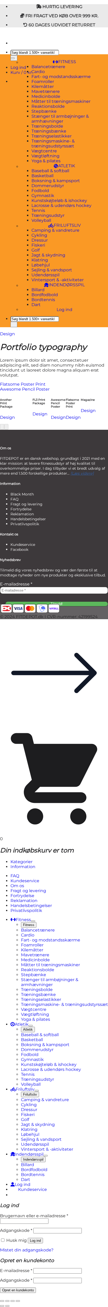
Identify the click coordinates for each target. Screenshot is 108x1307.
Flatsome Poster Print (23, 384)
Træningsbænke (48, 131)
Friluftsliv (30, 1094)
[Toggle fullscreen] (12, 1301)
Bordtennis (43, 299)
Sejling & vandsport (51, 269)
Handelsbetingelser (28, 519)
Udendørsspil (45, 274)
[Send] (13, 324)
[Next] (6, 426)
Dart (36, 304)
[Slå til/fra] (33, 921)
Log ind (64, 309)
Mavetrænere (45, 91)
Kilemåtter (42, 86)
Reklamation (22, 514)
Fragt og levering (26, 504)
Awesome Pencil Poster (25, 389)
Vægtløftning (45, 155)
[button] (54, 725)
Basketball (42, 175)
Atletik (28, 1029)
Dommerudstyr (47, 185)
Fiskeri (38, 245)
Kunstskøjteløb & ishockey (59, 200)
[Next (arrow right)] (7, 1306)
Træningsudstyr (47, 215)
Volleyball (41, 220)
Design (7, 333)
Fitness (28, 925)
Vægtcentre (44, 150)
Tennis (38, 210)
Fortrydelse (20, 509)
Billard (38, 289)
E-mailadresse (16, 584)
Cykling (39, 235)
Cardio (38, 71)
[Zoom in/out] (18, 1301)
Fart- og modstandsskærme (61, 76)
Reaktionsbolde (48, 106)
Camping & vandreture (55, 230)
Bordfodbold (44, 294)
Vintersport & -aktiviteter (57, 279)
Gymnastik (42, 195)
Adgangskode (16, 1230)
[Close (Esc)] (2, 1301)
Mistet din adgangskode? (26, 1250)
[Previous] (2, 426)
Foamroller (42, 81)
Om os (17, 885)
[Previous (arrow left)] (2, 1306)
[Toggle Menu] (12, 58)
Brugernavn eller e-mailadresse (34, 1215)
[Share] (7, 1301)
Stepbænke (44, 111)
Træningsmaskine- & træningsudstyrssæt (53, 143)
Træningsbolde (47, 126)
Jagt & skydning (48, 255)
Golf (35, 250)
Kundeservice (22, 544)
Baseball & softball (50, 170)
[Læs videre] (82, 473)
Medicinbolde (45, 96)
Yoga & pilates (46, 160)
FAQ (14, 499)
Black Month (22, 494)
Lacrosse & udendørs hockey (61, 205)
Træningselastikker (51, 136)
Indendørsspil (33, 1159)
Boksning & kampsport (55, 180)
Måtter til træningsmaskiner (60, 101)
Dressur (39, 240)
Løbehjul (40, 264)
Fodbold (40, 190)
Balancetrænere (48, 66)
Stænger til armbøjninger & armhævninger (60, 119)
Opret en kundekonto (18, 1290)
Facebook (19, 549)
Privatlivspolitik (24, 524)
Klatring (39, 260)
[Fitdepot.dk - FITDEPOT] (0, 34)
